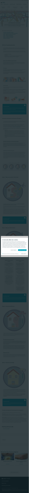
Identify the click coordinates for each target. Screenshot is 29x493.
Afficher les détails (23, 253)
